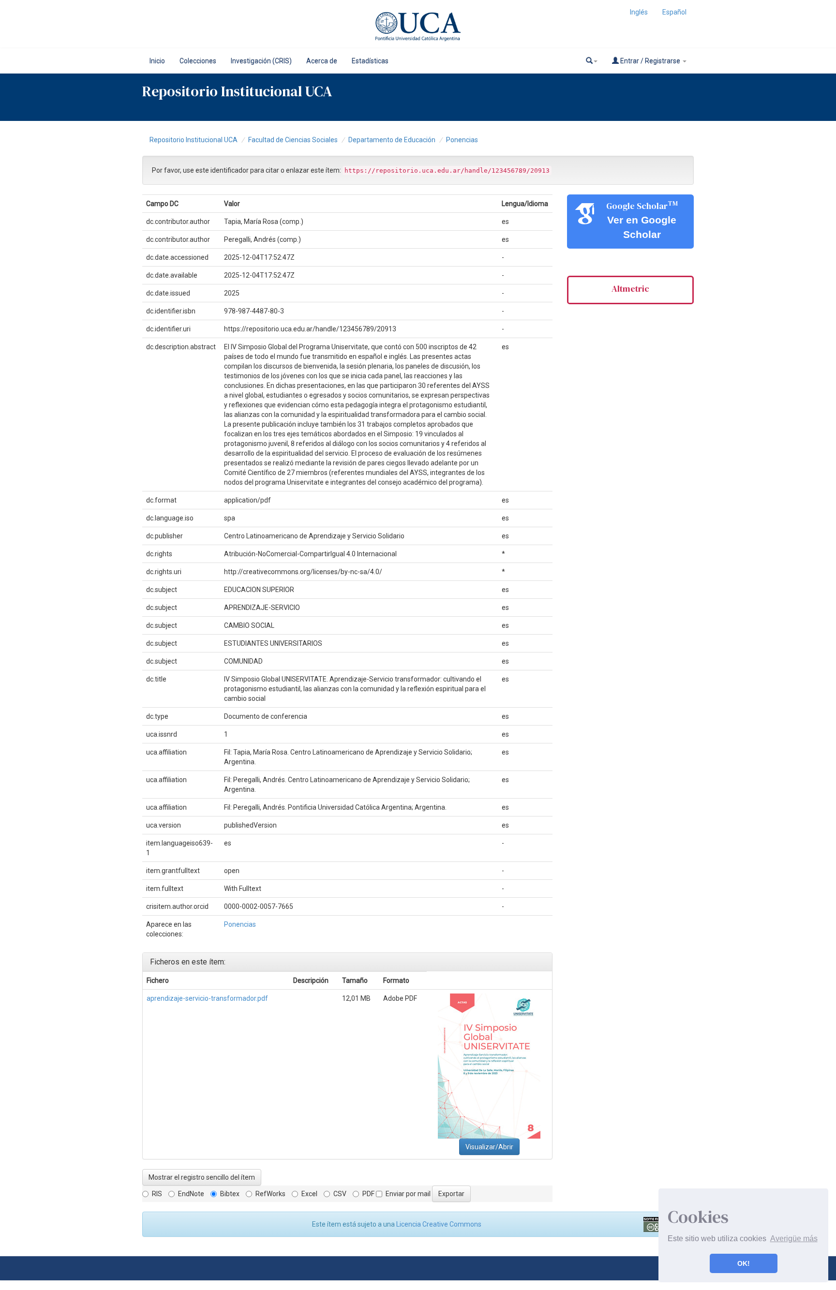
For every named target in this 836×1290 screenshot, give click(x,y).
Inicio (157, 61)
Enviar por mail (408, 1194)
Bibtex (229, 1194)
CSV (339, 1194)
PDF (368, 1194)
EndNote (191, 1194)
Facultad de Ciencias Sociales (293, 140)
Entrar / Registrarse (650, 61)
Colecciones (197, 61)
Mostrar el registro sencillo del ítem (202, 1177)
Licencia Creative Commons (438, 1224)
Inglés (639, 12)
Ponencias (462, 140)
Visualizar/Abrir (489, 1147)
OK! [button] (743, 1263)
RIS (157, 1194)
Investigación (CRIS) (261, 61)
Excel (309, 1194)
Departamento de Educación (391, 140)
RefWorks (270, 1194)
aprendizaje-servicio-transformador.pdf (207, 998)
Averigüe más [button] (794, 1238)
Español (674, 12)
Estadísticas (370, 61)
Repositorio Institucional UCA (193, 140)
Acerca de (321, 61)
